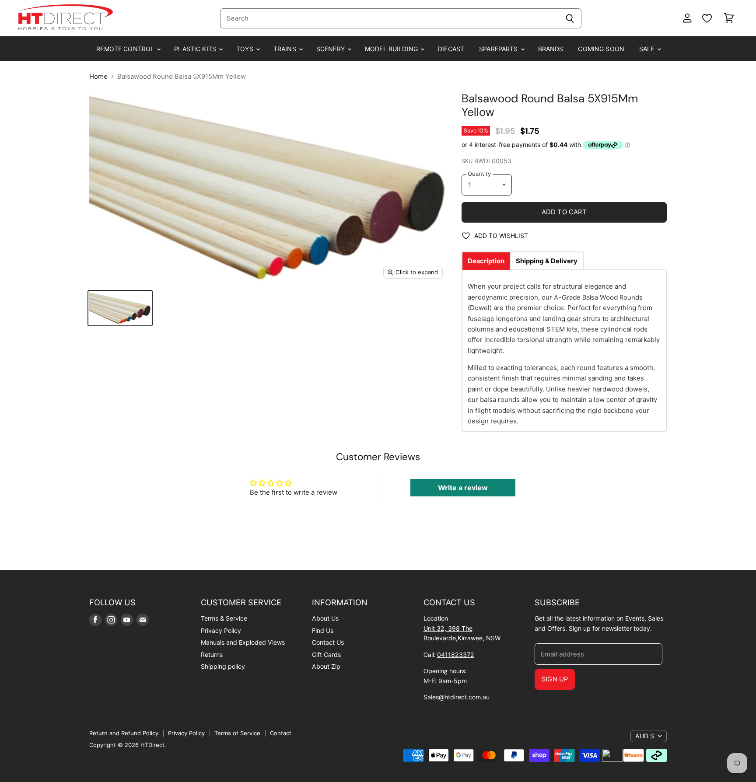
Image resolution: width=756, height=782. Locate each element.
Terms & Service (224, 618)
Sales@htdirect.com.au (457, 697)
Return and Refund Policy (123, 733)
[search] (389, 18)
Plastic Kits (196, 48)
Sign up (555, 679)
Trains (285, 48)
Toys (245, 48)
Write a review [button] (463, 487)
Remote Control (126, 48)
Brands (551, 48)
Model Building (392, 48)
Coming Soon (601, 48)
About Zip (326, 666)
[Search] (569, 18)
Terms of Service (237, 733)
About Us (325, 618)
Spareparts (499, 48)
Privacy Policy (221, 630)
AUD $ (644, 736)
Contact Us (328, 642)
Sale (647, 48)
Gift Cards (326, 654)
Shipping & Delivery (547, 261)
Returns (212, 654)
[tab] (486, 260)
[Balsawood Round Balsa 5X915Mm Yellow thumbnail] (120, 308)
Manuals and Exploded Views (243, 642)
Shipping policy (223, 666)
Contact (280, 733)
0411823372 (455, 654)
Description (486, 261)
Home (98, 76)
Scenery (331, 48)
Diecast (451, 48)
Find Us (322, 630)
